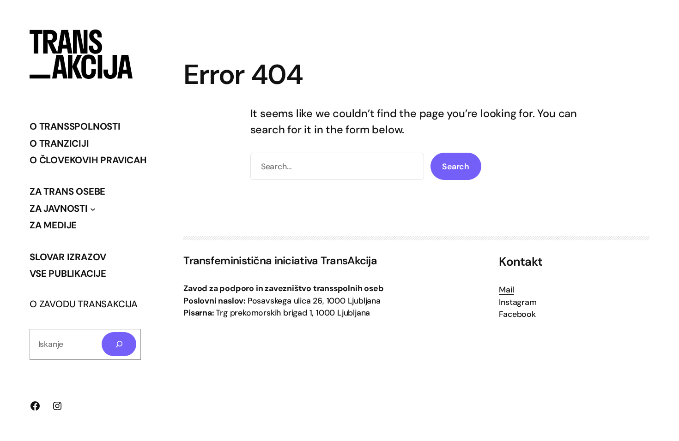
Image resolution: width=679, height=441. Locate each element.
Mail (506, 289)
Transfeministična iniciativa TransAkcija (280, 261)
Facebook (517, 314)
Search (455, 166)
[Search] (119, 344)
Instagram (517, 302)
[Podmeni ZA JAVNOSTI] (93, 208)
